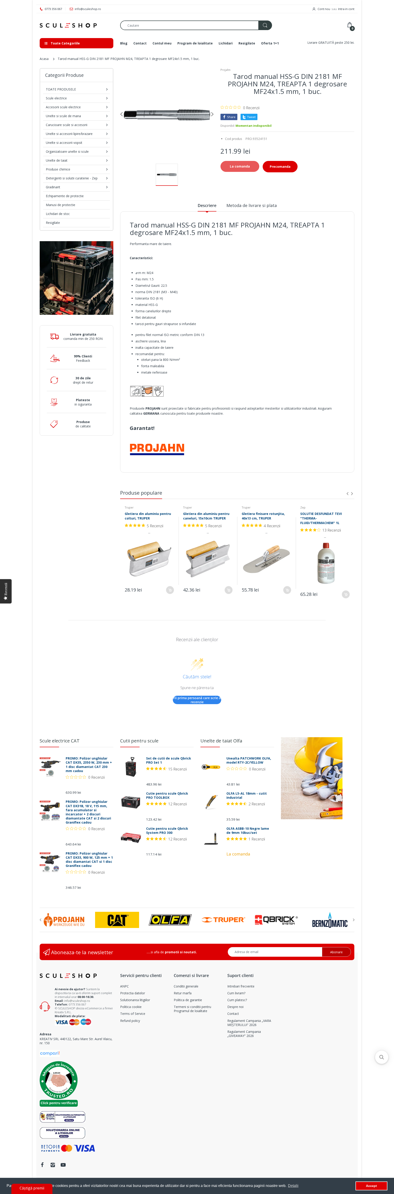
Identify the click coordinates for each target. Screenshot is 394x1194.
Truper (129, 507)
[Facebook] (42, 1164)
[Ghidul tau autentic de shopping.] (50, 1053)
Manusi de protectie (60, 205)
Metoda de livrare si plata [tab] (251, 205)
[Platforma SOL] (63, 1132)
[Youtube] (63, 1164)
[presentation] (347, 493)
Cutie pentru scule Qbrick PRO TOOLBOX (167, 795)
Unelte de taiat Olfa (221, 741)
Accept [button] (371, 1186)
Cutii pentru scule (139, 741)
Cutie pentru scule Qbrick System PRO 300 (167, 831)
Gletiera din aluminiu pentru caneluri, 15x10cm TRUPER (206, 516)
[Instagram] (52, 1164)
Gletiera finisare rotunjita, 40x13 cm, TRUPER (263, 516)
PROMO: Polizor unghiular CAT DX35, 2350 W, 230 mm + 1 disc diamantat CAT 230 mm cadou (89, 764)
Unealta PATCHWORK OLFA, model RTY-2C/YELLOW (248, 760)
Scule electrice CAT (60, 741)
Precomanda (280, 166)
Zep (303, 507)
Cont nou (324, 9)
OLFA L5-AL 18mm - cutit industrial (246, 795)
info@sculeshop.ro (77, 1001)
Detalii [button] (293, 1186)
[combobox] (196, 25)
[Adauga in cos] (170, 590)
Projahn (225, 70)
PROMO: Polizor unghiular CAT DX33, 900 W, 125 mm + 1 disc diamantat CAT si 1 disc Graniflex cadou (89, 859)
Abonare (336, 952)
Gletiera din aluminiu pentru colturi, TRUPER (148, 516)
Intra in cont (346, 9)
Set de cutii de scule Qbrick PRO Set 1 (168, 760)
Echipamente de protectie (65, 196)
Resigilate (53, 222)
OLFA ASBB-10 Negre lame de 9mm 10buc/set (247, 831)
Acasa (44, 59)
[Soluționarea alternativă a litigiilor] (63, 1116)
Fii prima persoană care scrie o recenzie (197, 700)
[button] (381, 1057)
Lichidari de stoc (58, 214)
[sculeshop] (76, 25)
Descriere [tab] (207, 205)
